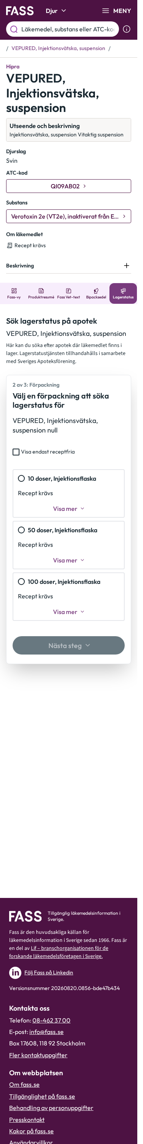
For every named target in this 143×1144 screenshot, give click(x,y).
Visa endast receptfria (48, 451)
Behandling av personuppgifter (51, 1108)
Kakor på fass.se (31, 1131)
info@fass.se (46, 1031)
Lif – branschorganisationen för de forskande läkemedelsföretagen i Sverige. (58, 952)
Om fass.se (24, 1084)
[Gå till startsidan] (20, 10)
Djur (52, 11)
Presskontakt (27, 1119)
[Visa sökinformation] (126, 29)
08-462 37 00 (51, 1020)
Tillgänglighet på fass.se (42, 1096)
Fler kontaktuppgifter (38, 1055)
